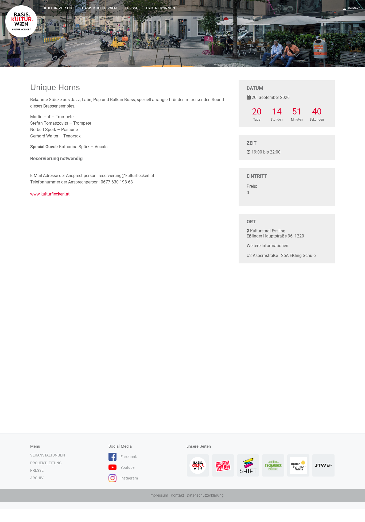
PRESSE (131, 8)
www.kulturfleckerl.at (49, 194)
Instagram (129, 478)
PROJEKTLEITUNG (46, 463)
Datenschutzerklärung (205, 495)
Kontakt (353, 8)
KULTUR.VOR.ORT (59, 8)
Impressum (158, 495)
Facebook (129, 457)
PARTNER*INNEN (160, 8)
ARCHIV (37, 478)
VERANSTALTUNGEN (47, 455)
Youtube (127, 467)
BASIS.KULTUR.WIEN (99, 8)
